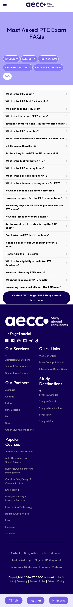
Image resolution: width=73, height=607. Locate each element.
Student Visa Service (16, 373)
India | (44, 553)
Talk (15, 600)
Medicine (10, 527)
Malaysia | (18, 560)
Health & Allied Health (17, 513)
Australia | (17, 553)
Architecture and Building (19, 451)
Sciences (10, 533)
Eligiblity (28, 58)
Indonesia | (55, 553)
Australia (10, 389)
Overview (11, 58)
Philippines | (53, 560)
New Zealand (12, 409)
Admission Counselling (17, 359)
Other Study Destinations (19, 429)
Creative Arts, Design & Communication (18, 481)
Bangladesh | (32, 553)
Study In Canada (48, 401)
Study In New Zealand (51, 408)
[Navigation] (5, 4)
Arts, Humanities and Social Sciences (16, 460)
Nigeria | (40, 560)
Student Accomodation (18, 366)
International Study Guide (53, 369)
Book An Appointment (51, 362)
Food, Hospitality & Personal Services (15, 498)
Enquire (61, 600)
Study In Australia (48, 394)
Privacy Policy (55, 581)
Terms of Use (37, 581)
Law (7, 520)
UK (7, 416)
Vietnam (57, 567)
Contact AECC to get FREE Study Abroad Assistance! (36, 298)
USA (7, 423)
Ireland (9, 403)
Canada (9, 396)
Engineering (12, 489)
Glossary (22, 581)
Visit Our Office (47, 355)
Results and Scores (48, 67)
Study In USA (46, 421)
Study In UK (45, 414)
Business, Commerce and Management (19, 470)
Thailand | (45, 567)
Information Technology (18, 507)
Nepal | (30, 560)
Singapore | (18, 567)
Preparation (48, 58)
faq (7, 76)
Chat (38, 600)
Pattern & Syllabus (18, 67)
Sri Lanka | (31, 567)
